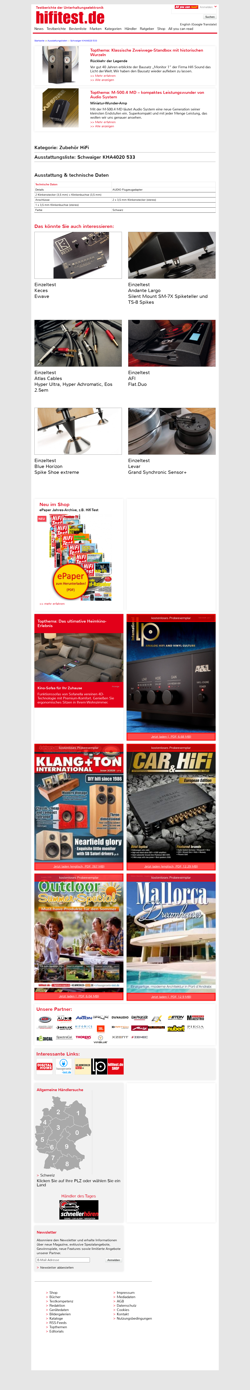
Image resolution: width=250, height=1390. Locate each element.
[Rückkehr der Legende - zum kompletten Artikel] (62, 65)
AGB (120, 1301)
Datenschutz (126, 1305)
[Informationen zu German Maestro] (195, 1019)
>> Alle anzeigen (102, 80)
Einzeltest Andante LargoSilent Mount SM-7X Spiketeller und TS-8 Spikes (168, 293)
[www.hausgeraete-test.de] (63, 1078)
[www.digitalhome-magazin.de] (44, 1078)
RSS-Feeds (58, 1322)
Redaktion (57, 1305)
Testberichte (56, 28)
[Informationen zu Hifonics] (83, 1029)
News (39, 28)
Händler (131, 28)
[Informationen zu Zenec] (139, 1039)
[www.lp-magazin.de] (99, 1078)
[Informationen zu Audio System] (64, 1019)
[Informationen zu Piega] (195, 1029)
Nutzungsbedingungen (134, 1318)
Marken (96, 28)
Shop (161, 28)
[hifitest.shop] (115, 1078)
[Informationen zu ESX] (156, 1019)
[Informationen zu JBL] (100, 1029)
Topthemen (58, 1327)
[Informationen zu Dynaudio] (120, 1019)
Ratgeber (147, 28)
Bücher (55, 1297)
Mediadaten (126, 1297)
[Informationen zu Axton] (83, 1019)
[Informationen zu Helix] (64, 1029)
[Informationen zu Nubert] (176, 1029)
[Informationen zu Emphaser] (139, 1019)
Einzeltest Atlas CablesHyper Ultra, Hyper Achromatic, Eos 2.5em (73, 381)
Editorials (56, 1331)
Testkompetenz (61, 1301)
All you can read (180, 28)
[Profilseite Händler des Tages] (78, 1218)
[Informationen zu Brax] (100, 1019)
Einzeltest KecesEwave (45, 290)
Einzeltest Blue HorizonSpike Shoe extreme (56, 466)
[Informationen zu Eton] (176, 1019)
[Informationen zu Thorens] (83, 1039)
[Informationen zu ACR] (44, 1019)
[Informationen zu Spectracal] (64, 1039)
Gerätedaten (59, 1310)
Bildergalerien (60, 1314)
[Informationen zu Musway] (156, 1029)
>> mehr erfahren (52, 604)
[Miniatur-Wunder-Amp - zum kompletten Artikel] (62, 109)
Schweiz (47, 1175)
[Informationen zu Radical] (44, 1039)
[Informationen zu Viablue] (100, 1039)
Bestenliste (78, 28)
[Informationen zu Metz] (139, 1029)
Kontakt (123, 1314)
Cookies (123, 1310)
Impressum (126, 1292)
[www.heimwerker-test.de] (83, 1078)
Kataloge (56, 1318)
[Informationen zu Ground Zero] (44, 1029)
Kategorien (113, 28)
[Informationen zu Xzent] (120, 1039)
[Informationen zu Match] (120, 1029)
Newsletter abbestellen (57, 1267)
